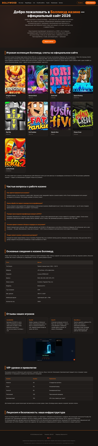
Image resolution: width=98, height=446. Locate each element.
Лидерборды (28, 2)
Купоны (61, 2)
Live (34, 2)
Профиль (80, 2)
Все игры (21, 2)
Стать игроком (91, 2)
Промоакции (54, 2)
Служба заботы (41, 2)
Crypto (47, 2)
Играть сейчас (49, 41)
